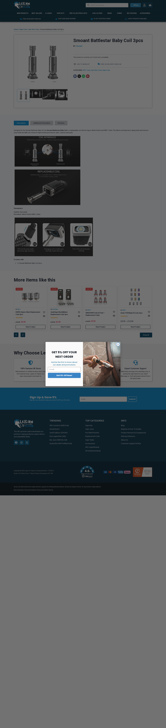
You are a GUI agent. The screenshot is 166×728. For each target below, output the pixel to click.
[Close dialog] (118, 344)
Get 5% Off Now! (64, 375)
